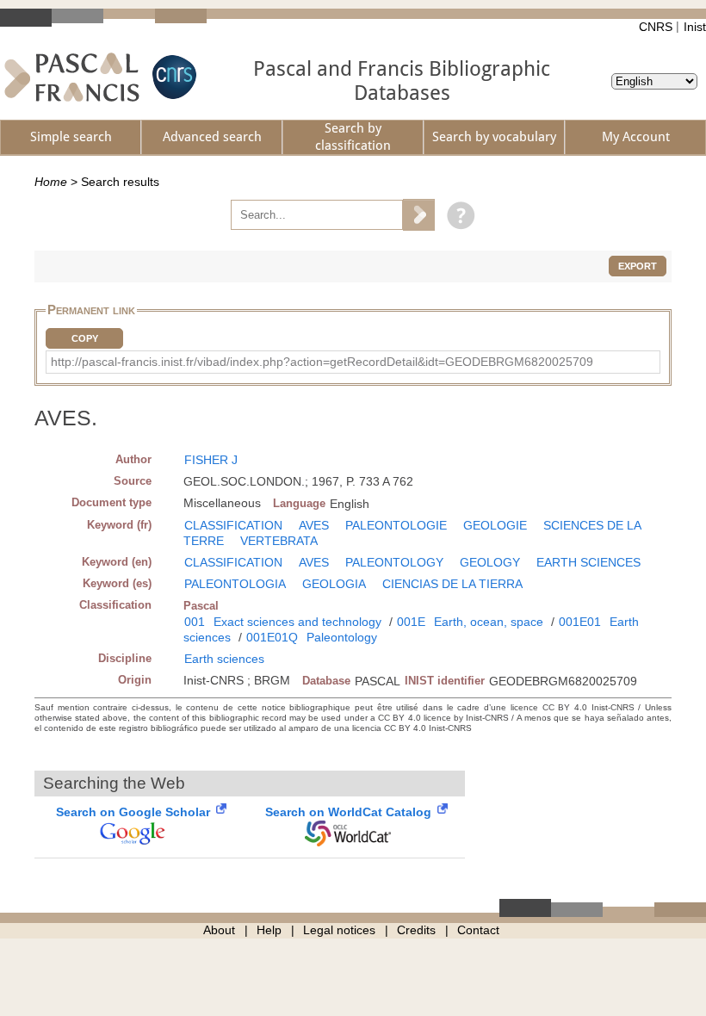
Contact (478, 930)
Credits (416, 930)
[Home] (72, 77)
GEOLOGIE (495, 525)
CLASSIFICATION (233, 525)
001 (194, 622)
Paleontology (342, 637)
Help (269, 930)
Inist (695, 27)
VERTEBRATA (279, 541)
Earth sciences (224, 659)
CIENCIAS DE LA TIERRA (452, 584)
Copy (84, 338)
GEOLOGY (490, 562)
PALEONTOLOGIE (396, 525)
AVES (314, 525)
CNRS (655, 27)
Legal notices (339, 930)
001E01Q (272, 637)
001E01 (580, 622)
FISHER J (211, 460)
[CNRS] (172, 77)
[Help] (456, 214)
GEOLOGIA (334, 584)
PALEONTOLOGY (394, 562)
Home (50, 182)
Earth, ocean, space (488, 622)
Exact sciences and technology (297, 622)
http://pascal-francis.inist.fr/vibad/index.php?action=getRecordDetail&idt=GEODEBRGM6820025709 (322, 362)
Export (637, 266)
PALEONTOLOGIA (235, 584)
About (219, 930)
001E (411, 622)
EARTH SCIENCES (588, 562)
